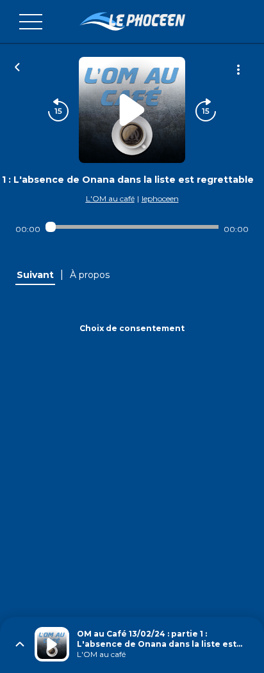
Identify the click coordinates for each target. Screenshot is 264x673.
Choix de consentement (132, 328)
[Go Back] (17, 65)
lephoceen (160, 198)
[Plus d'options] (238, 69)
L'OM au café (110, 198)
